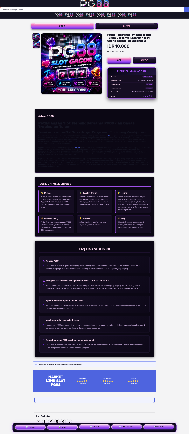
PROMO (32, 427)
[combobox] (92, 9)
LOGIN (62, 26)
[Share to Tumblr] (69, 421)
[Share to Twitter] (38, 421)
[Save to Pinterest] (57, 421)
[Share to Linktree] (50, 421)
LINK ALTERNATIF (128, 427)
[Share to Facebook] (44, 421)
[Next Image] (100, 64)
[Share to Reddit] (63, 421)
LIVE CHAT (160, 427)
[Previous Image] (43, 64)
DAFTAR (127, 26)
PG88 (108, 136)
